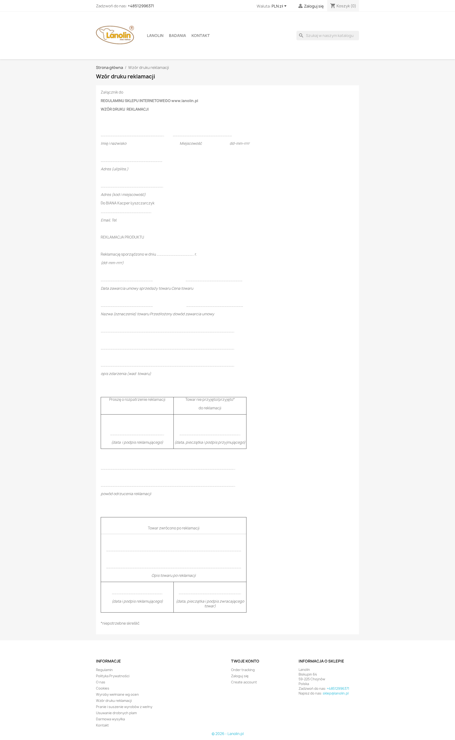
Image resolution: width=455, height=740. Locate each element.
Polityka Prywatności (112, 676)
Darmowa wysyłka (110, 719)
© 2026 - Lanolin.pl (228, 733)
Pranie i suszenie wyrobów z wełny (124, 706)
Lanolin (155, 35)
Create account (244, 682)
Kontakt (200, 35)
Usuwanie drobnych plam (116, 713)
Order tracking (243, 670)
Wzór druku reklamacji (114, 700)
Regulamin (104, 670)
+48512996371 (141, 6)
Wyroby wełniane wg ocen (117, 694)
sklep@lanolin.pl (336, 693)
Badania (177, 35)
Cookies (102, 688)
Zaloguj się (240, 676)
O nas (100, 682)
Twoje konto (245, 661)
